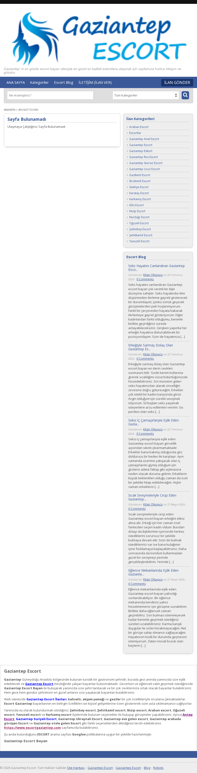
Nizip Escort (137, 211)
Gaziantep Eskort (140, 151)
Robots (158, 768)
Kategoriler (39, 82)
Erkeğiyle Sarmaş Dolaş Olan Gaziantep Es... (150, 347)
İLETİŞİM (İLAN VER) (95, 82)
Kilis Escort (136, 205)
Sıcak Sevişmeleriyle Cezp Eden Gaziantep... (152, 497)
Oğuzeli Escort (139, 223)
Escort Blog (63, 82)
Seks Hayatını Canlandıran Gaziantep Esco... (156, 267)
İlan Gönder (177, 82)
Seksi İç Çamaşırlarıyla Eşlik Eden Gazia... (153, 422)
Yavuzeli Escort (139, 241)
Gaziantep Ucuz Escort (144, 169)
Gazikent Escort (139, 175)
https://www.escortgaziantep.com (32, 727)
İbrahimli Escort (139, 181)
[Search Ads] (185, 95)
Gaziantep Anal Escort (144, 139)
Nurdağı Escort (139, 217)
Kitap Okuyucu (153, 275)
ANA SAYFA (15, 82)
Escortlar (135, 133)
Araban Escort (138, 127)
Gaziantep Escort (140, 145)
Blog (147, 768)
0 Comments (145, 279)
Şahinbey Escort (140, 229)
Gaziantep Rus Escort (143, 157)
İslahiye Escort (138, 187)
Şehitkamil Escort (140, 235)
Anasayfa (9, 109)
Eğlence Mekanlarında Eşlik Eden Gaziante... (153, 572)
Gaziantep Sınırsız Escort (145, 163)
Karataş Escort (139, 193)
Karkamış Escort (140, 199)
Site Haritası (76, 768)
